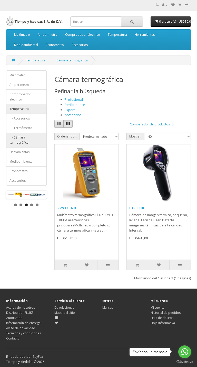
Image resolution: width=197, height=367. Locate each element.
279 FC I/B (66, 207)
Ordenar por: (67, 136)
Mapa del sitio (64, 312)
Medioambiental (26, 45)
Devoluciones (64, 307)
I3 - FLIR (136, 207)
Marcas (107, 307)
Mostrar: (135, 136)
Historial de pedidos (166, 312)
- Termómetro (20, 128)
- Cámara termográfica (18, 140)
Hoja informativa (163, 323)
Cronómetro (55, 45)
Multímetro (22, 34)
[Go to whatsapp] (184, 351)
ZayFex (38, 356)
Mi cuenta (157, 307)
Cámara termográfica (72, 60)
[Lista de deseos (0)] (173, 5)
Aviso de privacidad (20, 328)
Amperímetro (47, 34)
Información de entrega (23, 323)
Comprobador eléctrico (82, 34)
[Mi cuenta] (165, 5)
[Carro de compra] (179, 5)
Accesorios (80, 45)
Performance (75, 104)
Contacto (12, 338)
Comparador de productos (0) (152, 124)
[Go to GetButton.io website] (184, 361)
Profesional (74, 99)
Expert (70, 109)
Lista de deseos (162, 318)
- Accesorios (19, 118)
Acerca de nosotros (20, 307)
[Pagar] (186, 5)
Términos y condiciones (23, 333)
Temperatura (117, 34)
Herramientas (145, 34)
